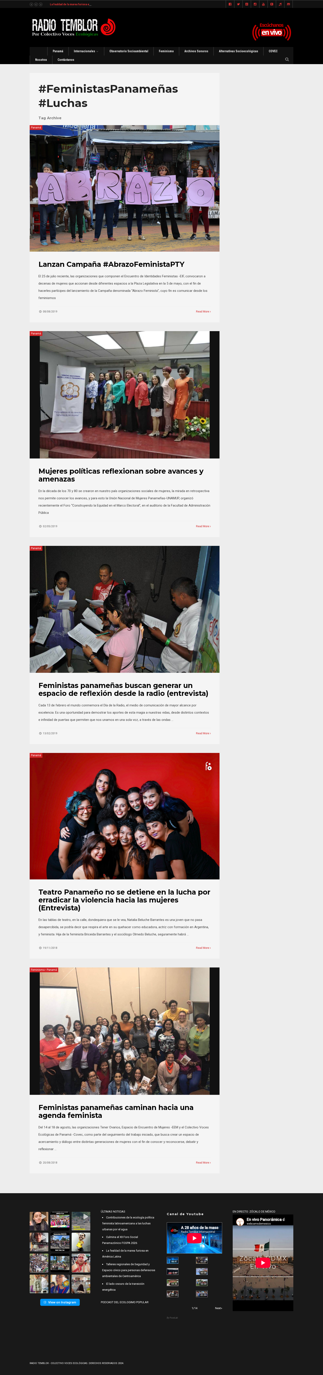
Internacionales (84, 51)
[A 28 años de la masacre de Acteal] (172, 1260)
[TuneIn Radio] (280, 4)
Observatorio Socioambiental (128, 51)
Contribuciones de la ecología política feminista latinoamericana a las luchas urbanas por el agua (128, 1223)
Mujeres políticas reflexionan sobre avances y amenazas (120, 475)
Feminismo (166, 51)
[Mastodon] (288, 4)
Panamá (58, 51)
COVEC (273, 51)
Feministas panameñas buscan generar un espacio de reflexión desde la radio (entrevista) (123, 689)
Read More (203, 311)
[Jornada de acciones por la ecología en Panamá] (202, 1282)
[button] (39, 1221)
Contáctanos (66, 59)
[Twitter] (238, 4)
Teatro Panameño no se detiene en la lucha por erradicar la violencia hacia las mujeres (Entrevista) (124, 900)
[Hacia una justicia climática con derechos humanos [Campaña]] (172, 1271)
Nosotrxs (41, 59)
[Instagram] (255, 4)
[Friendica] (246, 4)
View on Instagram (62, 1302)
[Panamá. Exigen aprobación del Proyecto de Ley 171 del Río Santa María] (172, 1293)
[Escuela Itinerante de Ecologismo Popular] (172, 1282)
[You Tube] (263, 4)
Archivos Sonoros (196, 51)
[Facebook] (230, 4)
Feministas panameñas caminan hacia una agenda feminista (116, 1111)
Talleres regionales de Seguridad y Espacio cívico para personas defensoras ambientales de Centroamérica (128, 1270)
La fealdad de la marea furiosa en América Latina (80, 4)
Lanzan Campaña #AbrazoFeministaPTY (111, 264)
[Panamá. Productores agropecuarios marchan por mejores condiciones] (202, 1293)
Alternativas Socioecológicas (238, 51)
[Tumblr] (271, 4)
